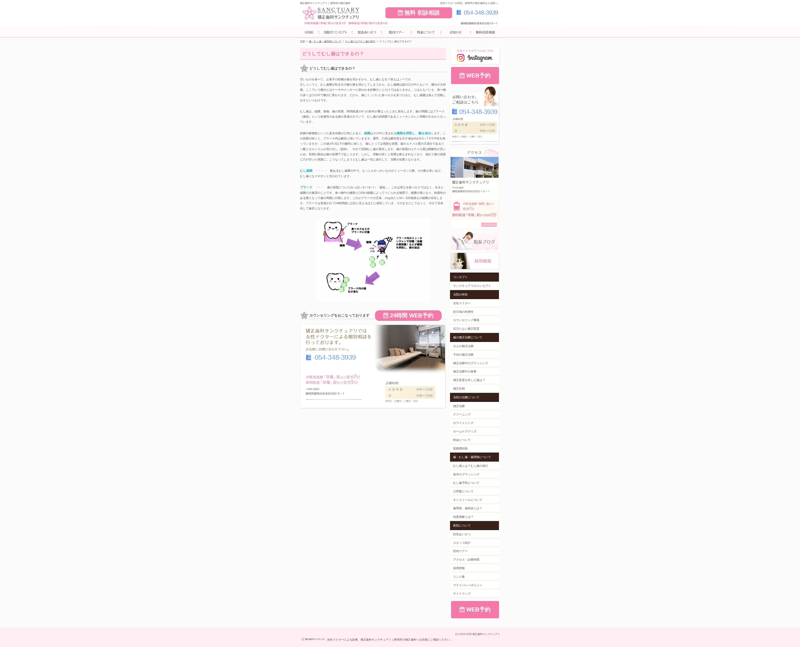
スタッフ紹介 (462, 542)
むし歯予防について (466, 482)
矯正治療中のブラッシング (470, 363)
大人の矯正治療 (463, 346)
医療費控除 (460, 448)
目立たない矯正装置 (466, 328)
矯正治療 (459, 406)
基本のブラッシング (466, 474)
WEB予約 (478, 75)
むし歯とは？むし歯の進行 (470, 465)
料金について (462, 440)
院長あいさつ (462, 534)
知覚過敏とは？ (463, 516)
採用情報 (459, 568)
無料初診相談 (485, 32)
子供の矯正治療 (463, 354)
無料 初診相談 (422, 13)
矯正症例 (459, 388)
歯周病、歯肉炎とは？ (467, 508)
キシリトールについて (467, 500)
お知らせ (455, 32)
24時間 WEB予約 (412, 315)
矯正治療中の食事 (464, 371)
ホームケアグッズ (464, 431)
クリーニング (462, 414)
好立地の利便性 (463, 311)
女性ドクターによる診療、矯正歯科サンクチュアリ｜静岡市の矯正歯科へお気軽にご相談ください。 (389, 639)
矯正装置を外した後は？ (469, 380)
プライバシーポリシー (467, 585)
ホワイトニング (463, 423)
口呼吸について (463, 491)
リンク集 (459, 576)
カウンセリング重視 (466, 320)
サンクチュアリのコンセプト (472, 285)
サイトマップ (462, 593)
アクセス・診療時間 (466, 559)
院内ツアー (460, 551)
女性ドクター (462, 303)
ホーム (309, 32)
